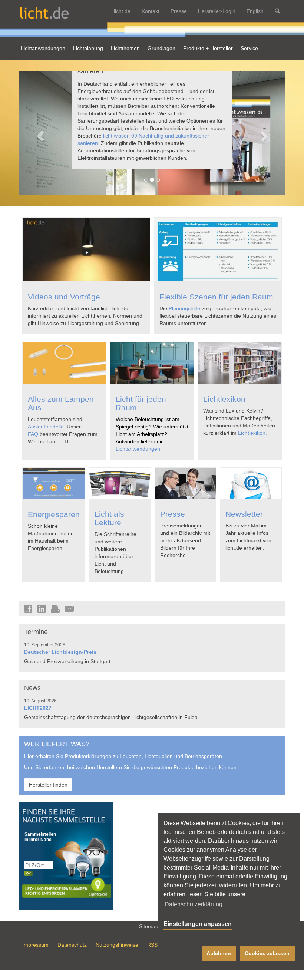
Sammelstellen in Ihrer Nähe (39, 837)
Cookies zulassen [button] (267, 953)
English (255, 11)
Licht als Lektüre (109, 518)
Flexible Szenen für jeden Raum (216, 296)
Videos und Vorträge (64, 296)
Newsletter (244, 514)
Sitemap (149, 926)
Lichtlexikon (224, 399)
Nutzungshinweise (117, 945)
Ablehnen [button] (218, 953)
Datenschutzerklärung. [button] (194, 904)
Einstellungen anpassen (197, 924)
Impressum (35, 945)
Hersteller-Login (216, 11)
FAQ (33, 434)
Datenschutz (72, 945)
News (32, 688)
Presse (179, 11)
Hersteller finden (48, 785)
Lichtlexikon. (252, 433)
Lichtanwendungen (138, 449)
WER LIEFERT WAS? (56, 744)
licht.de (122, 11)
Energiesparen (54, 514)
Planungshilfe (184, 308)
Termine (36, 632)
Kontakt (150, 11)
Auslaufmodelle (46, 427)
